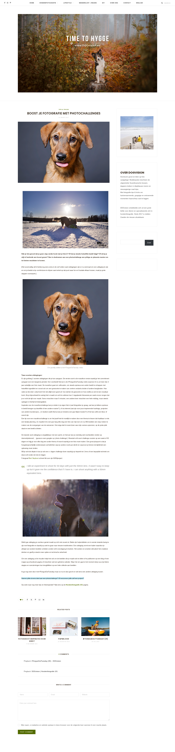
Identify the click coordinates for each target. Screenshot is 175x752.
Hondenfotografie (48, 3)
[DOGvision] (87, 53)
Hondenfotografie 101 (74, 585)
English (139, 3)
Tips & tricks (64, 109)
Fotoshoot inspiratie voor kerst (32, 640)
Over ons (114, 3)
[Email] (9, 214)
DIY (103, 3)
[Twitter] (9, 202)
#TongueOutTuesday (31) (95, 639)
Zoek (149, 243)
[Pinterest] (9, 208)
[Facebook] (9, 196)
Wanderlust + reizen (88, 3)
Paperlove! (63, 639)
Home (32, 3)
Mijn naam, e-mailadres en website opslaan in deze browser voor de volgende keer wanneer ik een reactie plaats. (64, 725)
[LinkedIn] (9, 220)
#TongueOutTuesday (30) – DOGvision (46, 661)
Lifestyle (67, 3)
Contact (127, 3)
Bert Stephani (34, 458)
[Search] (162, 3)
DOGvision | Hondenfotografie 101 (45, 671)
